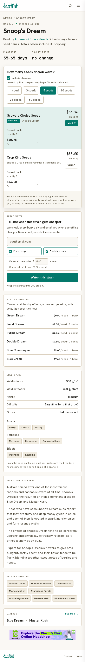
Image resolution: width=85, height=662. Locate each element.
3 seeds (31, 90)
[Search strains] (70, 5)
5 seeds (48, 90)
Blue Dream (15, 620)
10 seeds (66, 90)
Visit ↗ (72, 123)
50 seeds (34, 100)
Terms (78, 656)
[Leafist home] (10, 5)
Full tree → (71, 613)
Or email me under (20, 261)
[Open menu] (78, 5)
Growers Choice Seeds (31, 39)
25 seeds (15, 100)
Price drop (19, 251)
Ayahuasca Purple (41, 591)
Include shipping (21, 78)
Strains (7, 18)
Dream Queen (17, 583)
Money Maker (17, 591)
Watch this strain (42, 277)
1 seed (14, 90)
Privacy (68, 656)
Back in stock (58, 251)
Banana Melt (41, 598)
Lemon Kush (64, 583)
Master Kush (38, 620)
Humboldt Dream (41, 583)
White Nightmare (18, 598)
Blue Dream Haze (64, 598)
